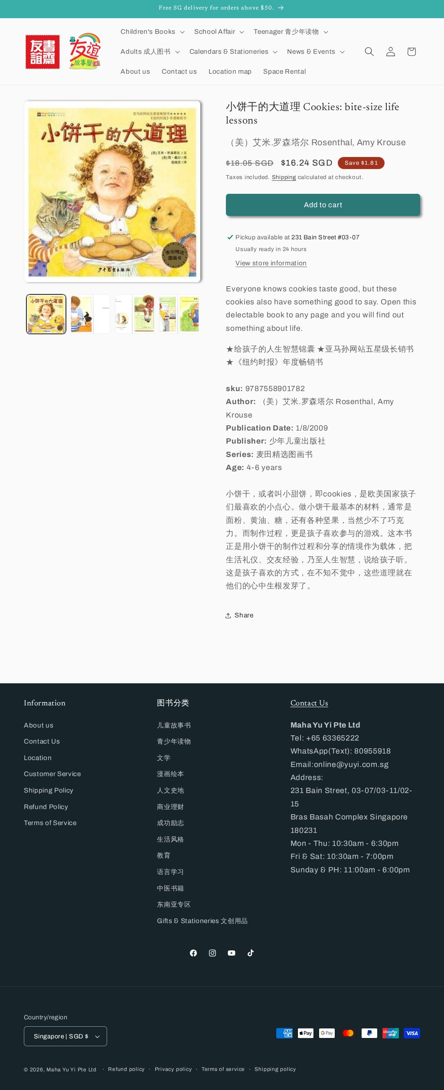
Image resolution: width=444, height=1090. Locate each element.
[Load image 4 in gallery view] (179, 314)
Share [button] (244, 615)
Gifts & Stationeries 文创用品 (202, 920)
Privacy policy (173, 1069)
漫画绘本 (170, 773)
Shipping (284, 177)
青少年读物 (174, 741)
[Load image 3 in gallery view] (134, 314)
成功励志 (170, 822)
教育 (163, 855)
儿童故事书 (174, 725)
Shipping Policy (49, 790)
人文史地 (170, 790)
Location (38, 757)
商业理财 (170, 806)
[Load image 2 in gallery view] (90, 314)
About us (38, 725)
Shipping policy (275, 1069)
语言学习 (170, 871)
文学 (163, 757)
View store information (271, 263)
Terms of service (223, 1069)
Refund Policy (46, 806)
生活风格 (170, 839)
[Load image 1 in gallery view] (46, 314)
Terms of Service (50, 822)
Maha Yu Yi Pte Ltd (71, 1070)
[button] (151, 32)
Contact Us (42, 741)
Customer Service (52, 773)
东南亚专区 (174, 904)
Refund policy (126, 1069)
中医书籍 (170, 888)
